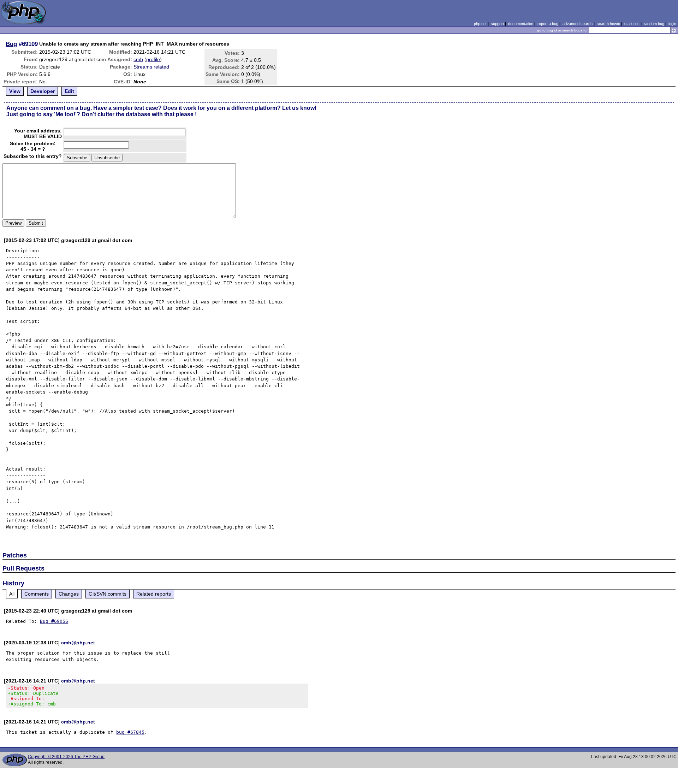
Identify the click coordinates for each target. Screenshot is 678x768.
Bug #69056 (54, 621)
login (672, 24)
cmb (138, 59)
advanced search (578, 24)
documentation (520, 24)
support (497, 24)
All (11, 594)
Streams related (151, 67)
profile (153, 59)
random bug (654, 24)
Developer (42, 91)
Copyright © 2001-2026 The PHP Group (66, 756)
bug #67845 (130, 732)
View (14, 91)
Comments (36, 594)
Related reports (153, 594)
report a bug (547, 24)
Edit (69, 91)
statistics (632, 24)
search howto (608, 24)
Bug (11, 43)
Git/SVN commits (107, 594)
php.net (480, 24)
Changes (69, 594)
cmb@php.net (78, 642)
